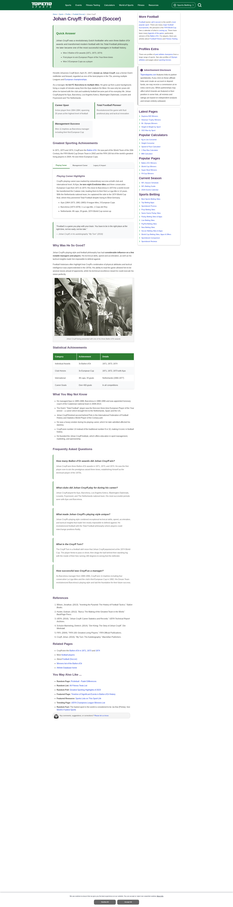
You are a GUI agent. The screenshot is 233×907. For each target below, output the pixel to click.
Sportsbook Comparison (150, 238)
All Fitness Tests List (78, 686)
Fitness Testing (93, 5)
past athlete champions (164, 54)
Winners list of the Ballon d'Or (69, 663)
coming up (163, 30)
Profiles (68, 14)
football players (68, 655)
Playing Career (61, 165)
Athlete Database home (67, 668)
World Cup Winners (148, 166)
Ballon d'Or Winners (149, 163)
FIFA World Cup (170, 28)
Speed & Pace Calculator (151, 147)
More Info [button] (160, 896)
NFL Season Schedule (149, 183)
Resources (153, 5)
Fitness (141, 5)
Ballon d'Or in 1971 (78, 651)
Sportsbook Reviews (149, 241)
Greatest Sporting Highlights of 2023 (85, 690)
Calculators (109, 5)
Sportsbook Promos (149, 206)
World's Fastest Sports (66, 710)
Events (78, 5)
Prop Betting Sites (148, 210)
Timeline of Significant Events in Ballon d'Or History (93, 694)
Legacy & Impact (99, 165)
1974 (98, 651)
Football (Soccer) (79, 14)
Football (142, 22)
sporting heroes (165, 60)
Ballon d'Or (92, 150)
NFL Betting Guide (148, 186)
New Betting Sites (148, 227)
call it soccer (155, 22)
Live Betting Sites (148, 220)
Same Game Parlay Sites (151, 213)
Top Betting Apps (147, 202)
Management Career (80, 165)
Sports (68, 5)
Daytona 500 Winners (149, 116)
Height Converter (147, 143)
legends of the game (156, 33)
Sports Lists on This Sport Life (88, 698)
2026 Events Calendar (149, 190)
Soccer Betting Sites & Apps (152, 231)
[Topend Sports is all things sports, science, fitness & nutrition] (42, 5)
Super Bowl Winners (149, 170)
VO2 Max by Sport (148, 130)
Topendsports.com (148, 75)
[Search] (199, 5)
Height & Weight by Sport (151, 127)
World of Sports (126, 5)
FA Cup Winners (147, 173)
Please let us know (101, 716)
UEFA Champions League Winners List (88, 703)
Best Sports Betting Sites (150, 199)
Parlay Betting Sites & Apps (151, 217)
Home (55, 14)
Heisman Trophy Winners (151, 120)
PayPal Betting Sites (149, 224)
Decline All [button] (105, 902)
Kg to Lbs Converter (149, 140)
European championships (76, 79)
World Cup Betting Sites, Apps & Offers (156, 234)
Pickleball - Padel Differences (83, 681)
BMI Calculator (147, 154)
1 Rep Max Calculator (149, 150)
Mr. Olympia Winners (149, 123)
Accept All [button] (128, 902)
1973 (89, 651)
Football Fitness (156, 39)
